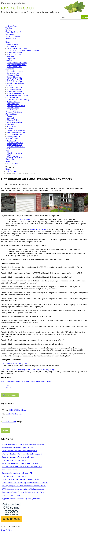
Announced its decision (38, 229)
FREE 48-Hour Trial (14, 414)
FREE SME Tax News (17, 410)
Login (5, 430)
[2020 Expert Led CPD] (11, 522)
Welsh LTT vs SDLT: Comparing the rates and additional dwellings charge (28, 369)
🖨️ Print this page (10, 395)
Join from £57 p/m (9, 422)
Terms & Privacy (7, 530)
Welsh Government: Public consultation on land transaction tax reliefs (26, 381)
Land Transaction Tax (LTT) (28, 219)
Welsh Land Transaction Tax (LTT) (14, 364)
